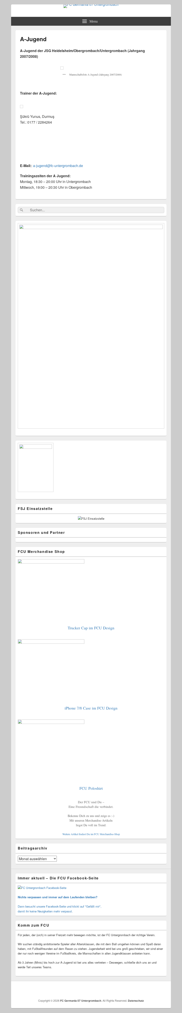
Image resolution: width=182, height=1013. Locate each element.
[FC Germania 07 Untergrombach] (91, 4)
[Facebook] (153, 989)
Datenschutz (136, 1001)
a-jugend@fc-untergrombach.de (58, 165)
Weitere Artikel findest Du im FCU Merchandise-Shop (91, 834)
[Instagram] (162, 989)
